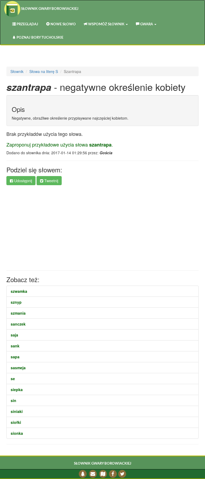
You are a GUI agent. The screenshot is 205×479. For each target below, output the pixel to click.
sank (15, 345)
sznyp (16, 302)
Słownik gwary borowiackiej (49, 9)
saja (14, 335)
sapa (15, 356)
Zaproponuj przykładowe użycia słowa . (59, 144)
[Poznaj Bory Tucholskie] (83, 474)
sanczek (18, 324)
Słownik (16, 71)
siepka (17, 389)
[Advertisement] (102, 227)
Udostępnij (22, 180)
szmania (18, 313)
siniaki (17, 411)
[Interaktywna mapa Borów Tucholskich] (103, 474)
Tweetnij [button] (50, 180)
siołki (16, 422)
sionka (17, 433)
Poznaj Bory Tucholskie (39, 37)
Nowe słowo (63, 24)
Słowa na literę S (43, 71)
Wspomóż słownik (106, 24)
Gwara (146, 24)
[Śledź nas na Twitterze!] (122, 474)
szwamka (19, 291)
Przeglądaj (27, 24)
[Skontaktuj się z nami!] (93, 474)
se (13, 378)
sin (13, 400)
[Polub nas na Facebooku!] (113, 474)
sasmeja (18, 367)
